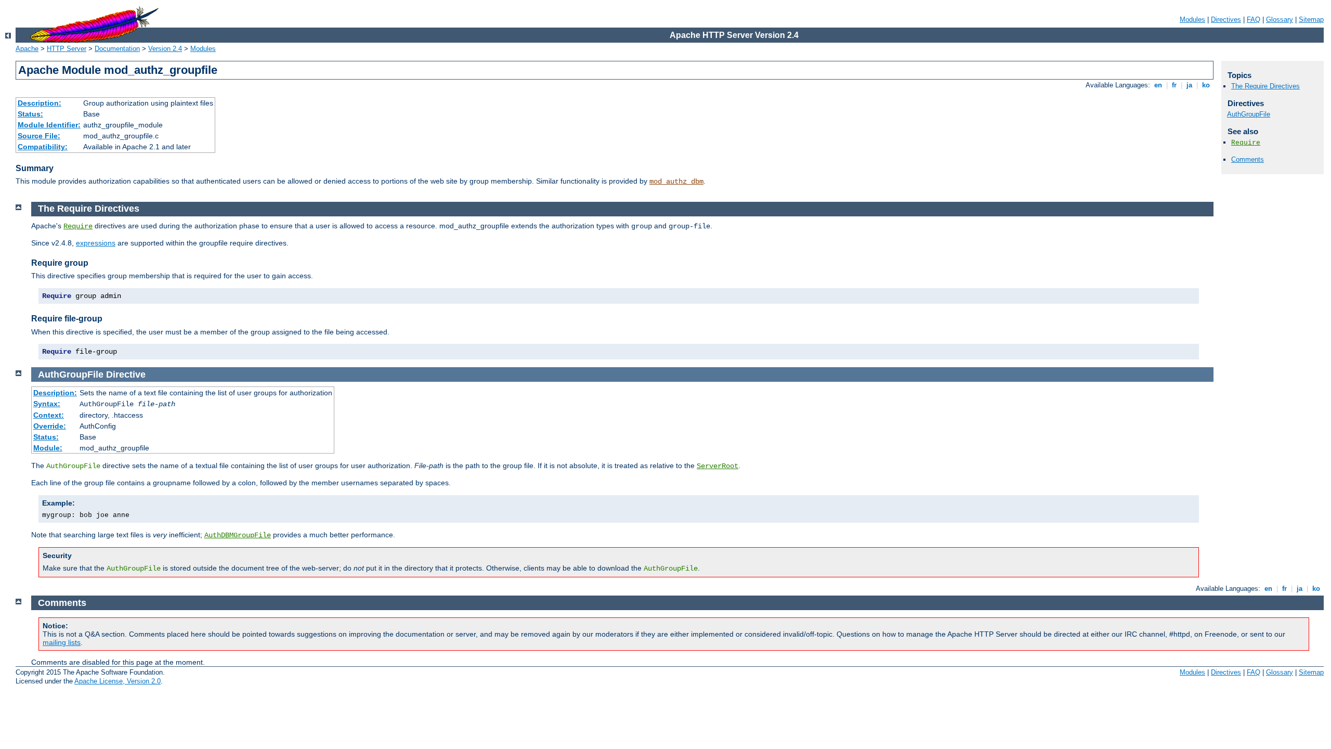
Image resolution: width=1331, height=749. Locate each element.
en (1158, 85)
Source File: (39, 136)
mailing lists (62, 642)
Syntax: (46, 403)
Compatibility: (43, 147)
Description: (39, 103)
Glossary (1279, 19)
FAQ (1253, 19)
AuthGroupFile (1248, 114)
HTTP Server (66, 49)
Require (1245, 143)
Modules (1192, 19)
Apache (27, 49)
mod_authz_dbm (676, 181)
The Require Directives (1265, 86)
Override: (49, 426)
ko (1206, 85)
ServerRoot (717, 466)
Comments (1247, 159)
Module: (47, 448)
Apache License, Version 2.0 (117, 681)
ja (1189, 85)
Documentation (117, 49)
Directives (1226, 19)
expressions (95, 243)
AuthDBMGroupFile (237, 535)
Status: (30, 114)
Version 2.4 (165, 49)
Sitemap (1311, 19)
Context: (48, 415)
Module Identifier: (49, 125)
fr (1174, 85)
